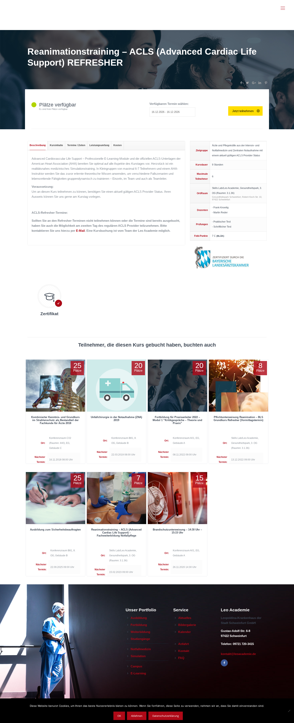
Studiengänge (140, 639)
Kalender (184, 632)
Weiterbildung (140, 632)
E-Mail (80, 230)
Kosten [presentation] (117, 145)
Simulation (138, 656)
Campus (136, 666)
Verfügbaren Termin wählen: (169, 103)
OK (119, 716)
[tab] (38, 145)
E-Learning (138, 673)
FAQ (181, 658)
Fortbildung (139, 625)
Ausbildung (139, 618)
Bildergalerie (187, 625)
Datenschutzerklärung (165, 716)
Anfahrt (183, 644)
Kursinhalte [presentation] (56, 145)
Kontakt (183, 651)
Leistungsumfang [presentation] (99, 145)
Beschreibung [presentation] (38, 145)
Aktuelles (184, 618)
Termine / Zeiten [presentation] (76, 145)
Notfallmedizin (141, 649)
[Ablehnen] (289, 711)
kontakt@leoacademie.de (238, 654)
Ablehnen (136, 716)
